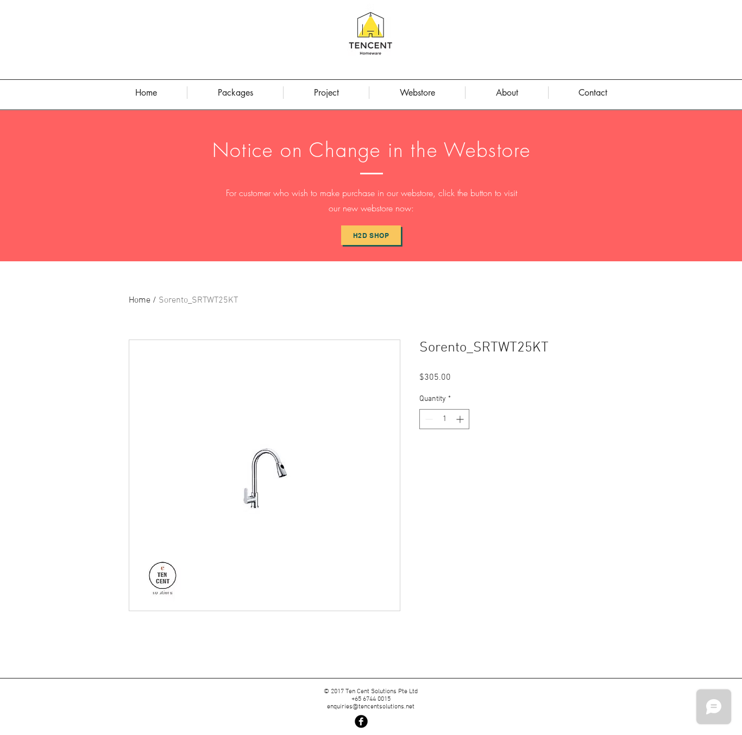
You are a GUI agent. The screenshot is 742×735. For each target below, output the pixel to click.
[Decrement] (428, 419)
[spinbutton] (444, 419)
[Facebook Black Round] (361, 721)
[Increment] (461, 419)
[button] (507, 92)
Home (139, 300)
